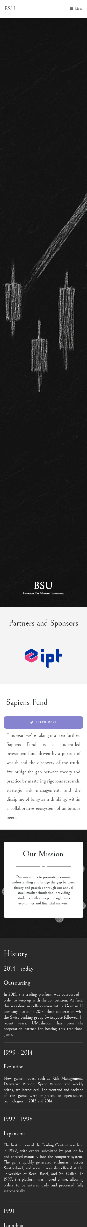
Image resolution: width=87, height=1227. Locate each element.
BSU (9, 8)
